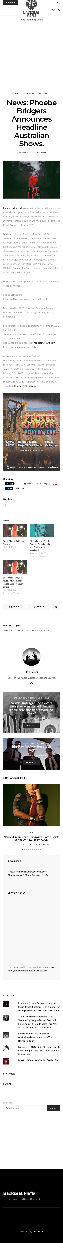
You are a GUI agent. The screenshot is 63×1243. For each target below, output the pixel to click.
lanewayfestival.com (25, 385)
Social (7, 1084)
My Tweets (9, 1073)
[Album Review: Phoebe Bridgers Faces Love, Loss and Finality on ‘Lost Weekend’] (42, 530)
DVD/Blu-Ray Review (28, 744)
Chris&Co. (38, 1231)
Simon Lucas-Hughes (23, 845)
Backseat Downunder (24, 94)
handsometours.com (44, 342)
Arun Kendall (41, 719)
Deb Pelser (41, 152)
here (36, 346)
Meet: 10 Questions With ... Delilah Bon (38, 1060)
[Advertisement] (31, 54)
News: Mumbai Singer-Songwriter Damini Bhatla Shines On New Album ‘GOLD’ (31, 838)
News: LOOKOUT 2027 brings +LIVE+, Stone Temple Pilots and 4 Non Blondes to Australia (39, 1050)
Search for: (8, 1103)
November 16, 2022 (25, 152)
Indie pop (9, 631)
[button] (58, 10)
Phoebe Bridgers (12, 207)
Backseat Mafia (19, 1193)
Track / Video (32, 700)
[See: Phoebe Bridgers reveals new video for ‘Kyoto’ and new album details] (15, 567)
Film (42, 744)
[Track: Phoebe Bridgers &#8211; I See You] (15, 530)
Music (39, 94)
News (46, 94)
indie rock (24, 631)
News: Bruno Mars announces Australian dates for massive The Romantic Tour (35, 1037)
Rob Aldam (41, 755)
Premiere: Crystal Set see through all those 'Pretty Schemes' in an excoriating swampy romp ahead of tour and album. (39, 1007)
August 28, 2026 (43, 845)
